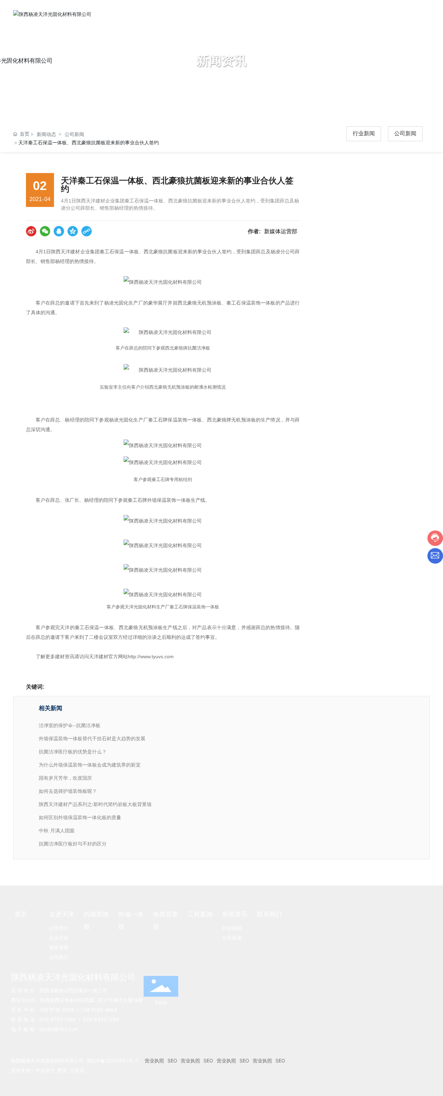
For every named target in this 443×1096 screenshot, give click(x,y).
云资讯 (77, 1070)
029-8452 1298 (101, 1019)
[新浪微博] (31, 231)
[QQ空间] (72, 231)
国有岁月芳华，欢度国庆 (65, 778)
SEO (172, 1060)
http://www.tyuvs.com (151, 656)
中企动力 (45, 1070)
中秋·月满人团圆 (56, 830)
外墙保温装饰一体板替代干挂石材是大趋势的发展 (92, 738)
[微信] (45, 231)
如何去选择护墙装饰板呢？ (68, 791)
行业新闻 (364, 133)
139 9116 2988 (56, 1010)
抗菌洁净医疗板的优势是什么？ (73, 751)
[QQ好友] (59, 231)
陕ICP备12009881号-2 (112, 1060)
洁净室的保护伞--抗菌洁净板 (69, 725)
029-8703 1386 (57, 1019)
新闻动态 (46, 134)
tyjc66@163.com (58, 1029)
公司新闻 (74, 134)
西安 (62, 1070)
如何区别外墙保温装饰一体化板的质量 (80, 817)
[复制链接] (86, 231)
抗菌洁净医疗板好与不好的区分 (73, 843)
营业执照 (154, 1060)
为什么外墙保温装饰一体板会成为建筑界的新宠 (90, 765)
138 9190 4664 (99, 1010)
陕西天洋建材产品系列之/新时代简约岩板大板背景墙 (95, 804)
